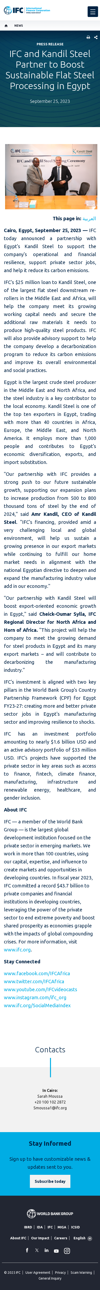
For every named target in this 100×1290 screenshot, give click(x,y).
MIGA (62, 1227)
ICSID (75, 1227)
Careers (60, 1238)
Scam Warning (81, 1272)
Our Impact (40, 1238)
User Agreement (37, 1272)
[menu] (93, 11)
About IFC (18, 1238)
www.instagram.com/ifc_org (35, 997)
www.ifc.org (17, 949)
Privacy (60, 1272)
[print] (87, 38)
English (79, 1238)
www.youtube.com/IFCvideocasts (40, 989)
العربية (89, 218)
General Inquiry (50, 1278)
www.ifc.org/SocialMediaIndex (37, 1005)
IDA (40, 1227)
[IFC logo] (27, 10)
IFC (50, 1227)
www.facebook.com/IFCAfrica (37, 973)
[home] (6, 25)
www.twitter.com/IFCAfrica (34, 981)
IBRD (28, 1227)
